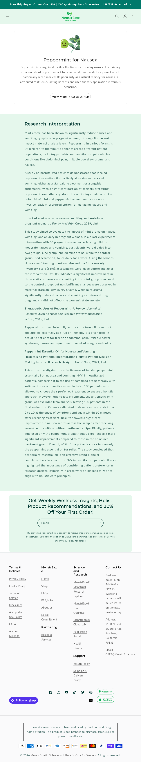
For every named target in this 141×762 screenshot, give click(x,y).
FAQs (44, 593)
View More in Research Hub (70, 96)
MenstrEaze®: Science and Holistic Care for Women (63, 755)
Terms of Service (106, 536)
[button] (8, 16)
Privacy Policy (66, 540)
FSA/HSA (47, 600)
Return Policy (81, 663)
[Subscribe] (99, 523)
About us (47, 607)
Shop (44, 586)
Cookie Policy (17, 586)
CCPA (12, 624)
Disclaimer (15, 605)
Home (45, 578)
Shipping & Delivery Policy (80, 675)
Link (95, 223)
